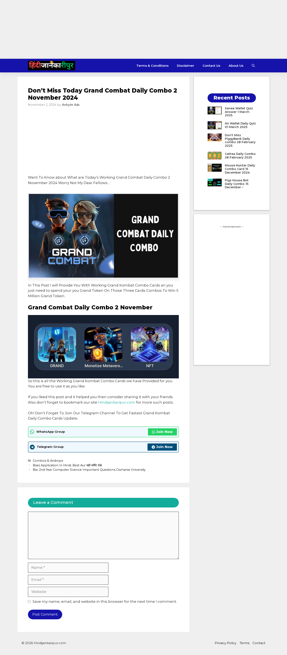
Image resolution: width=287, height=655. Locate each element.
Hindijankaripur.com (116, 402)
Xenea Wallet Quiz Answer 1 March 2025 (239, 111)
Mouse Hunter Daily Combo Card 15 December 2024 (240, 168)
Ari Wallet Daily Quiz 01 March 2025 (240, 125)
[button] (253, 65)
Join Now (164, 432)
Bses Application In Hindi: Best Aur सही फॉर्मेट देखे (67, 465)
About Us (236, 66)
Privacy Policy (225, 643)
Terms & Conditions (152, 66)
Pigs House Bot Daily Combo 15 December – (237, 183)
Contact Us (211, 66)
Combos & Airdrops (48, 461)
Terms (244, 643)
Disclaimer (185, 66)
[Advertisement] (143, 29)
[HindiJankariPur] (51, 65)
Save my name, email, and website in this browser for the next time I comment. (105, 601)
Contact (259, 643)
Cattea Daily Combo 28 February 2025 (240, 155)
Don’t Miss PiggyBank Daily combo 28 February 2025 (240, 140)
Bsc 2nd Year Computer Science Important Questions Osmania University (89, 470)
